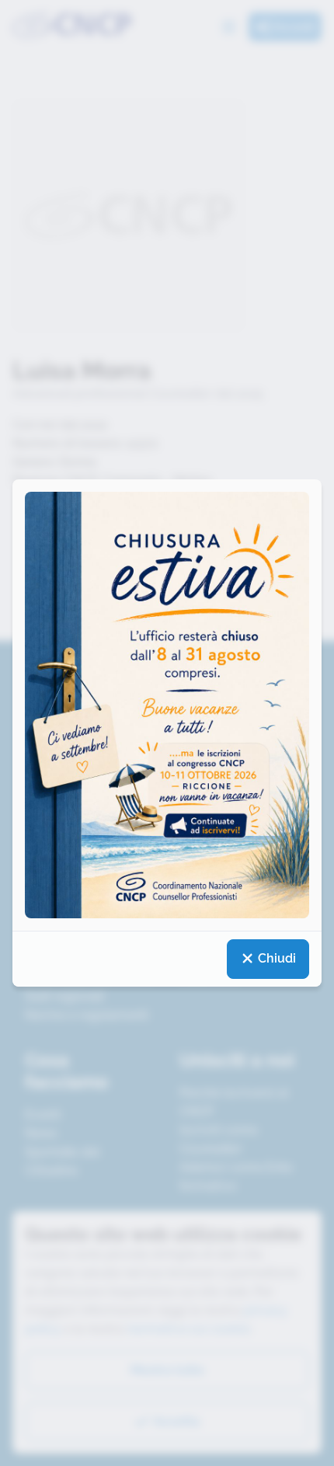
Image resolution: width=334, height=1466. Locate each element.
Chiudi (275, 958)
